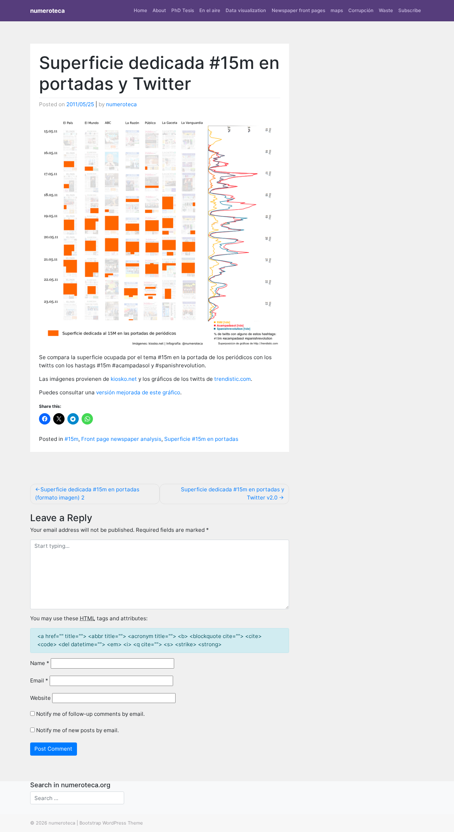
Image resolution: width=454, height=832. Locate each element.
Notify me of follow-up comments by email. (90, 714)
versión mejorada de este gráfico (138, 392)
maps (337, 10)
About (159, 10)
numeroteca (47, 10)
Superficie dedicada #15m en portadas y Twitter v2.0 (232, 493)
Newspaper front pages (298, 10)
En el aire (209, 10)
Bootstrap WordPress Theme (111, 823)
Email (39, 680)
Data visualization (246, 10)
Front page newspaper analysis (121, 439)
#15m (71, 439)
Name (39, 663)
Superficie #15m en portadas (201, 439)
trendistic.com (232, 379)
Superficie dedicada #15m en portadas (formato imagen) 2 (87, 493)
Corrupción (360, 10)
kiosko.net (124, 379)
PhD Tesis (182, 10)
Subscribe (409, 10)
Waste (386, 10)
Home (140, 10)
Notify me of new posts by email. (77, 730)
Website (40, 698)
